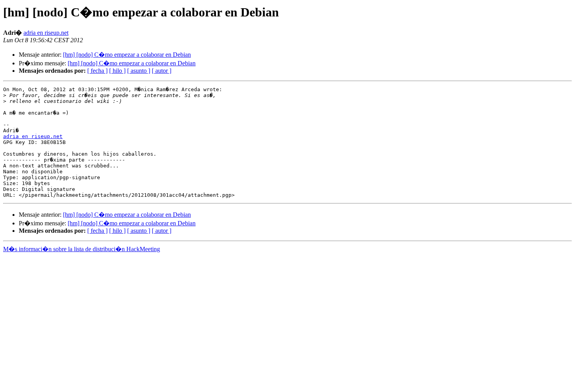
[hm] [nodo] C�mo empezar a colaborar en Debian (127, 54)
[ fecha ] (97, 70)
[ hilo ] (117, 70)
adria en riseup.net (45, 32)
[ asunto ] (138, 70)
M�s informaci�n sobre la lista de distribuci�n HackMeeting (81, 249)
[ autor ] (161, 70)
